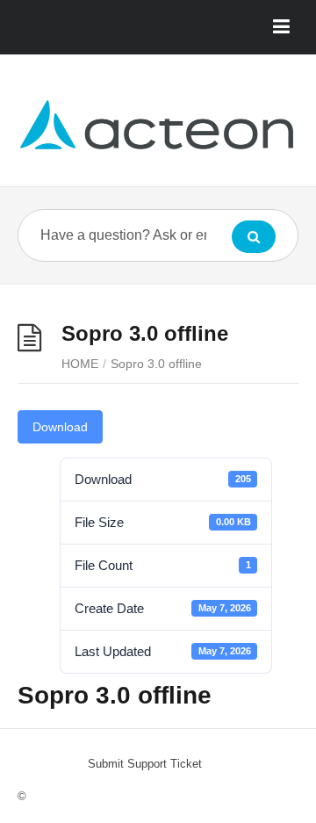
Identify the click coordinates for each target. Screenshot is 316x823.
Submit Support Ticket (145, 763)
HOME (79, 364)
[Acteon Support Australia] (158, 126)
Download (60, 427)
